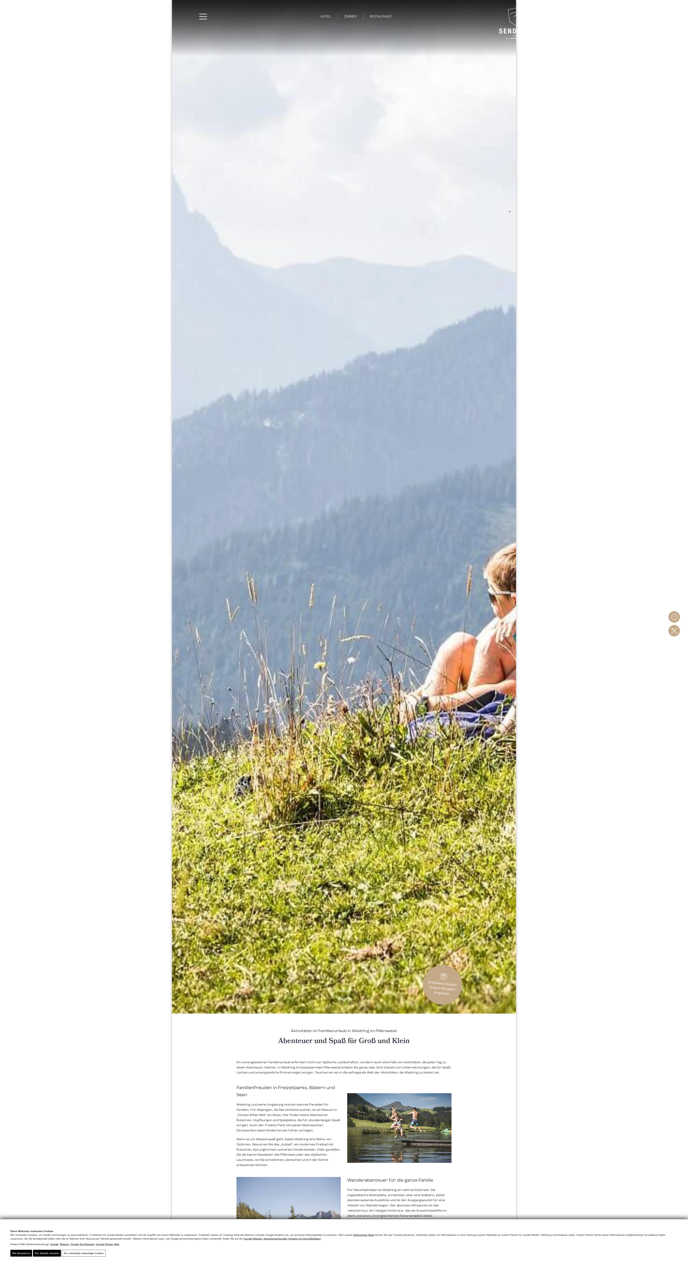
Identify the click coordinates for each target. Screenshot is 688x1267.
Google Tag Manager (82, 1244)
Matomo (64, 1244)
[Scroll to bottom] (344, 999)
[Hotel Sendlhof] (516, 24)
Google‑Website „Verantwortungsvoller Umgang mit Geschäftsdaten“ (282, 1238)
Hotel (325, 16)
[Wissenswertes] (674, 617)
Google (54, 1244)
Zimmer (350, 16)
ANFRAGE (657, 16)
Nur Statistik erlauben (47, 1253)
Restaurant (381, 16)
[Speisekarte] (674, 630)
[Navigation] (203, 16)
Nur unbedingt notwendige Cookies (84, 1253)
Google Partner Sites (108, 1244)
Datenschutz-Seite (363, 1234)
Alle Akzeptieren (21, 1253)
